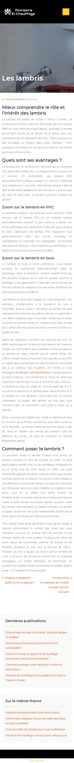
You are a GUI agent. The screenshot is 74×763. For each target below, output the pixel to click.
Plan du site (37, 760)
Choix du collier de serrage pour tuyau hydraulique (35, 729)
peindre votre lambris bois (34, 372)
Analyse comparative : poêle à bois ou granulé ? (20, 580)
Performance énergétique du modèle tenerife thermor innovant (54, 584)
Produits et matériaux (15, 99)
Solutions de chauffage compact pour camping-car (36, 735)
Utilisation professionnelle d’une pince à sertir (32, 712)
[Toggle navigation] (65, 12)
